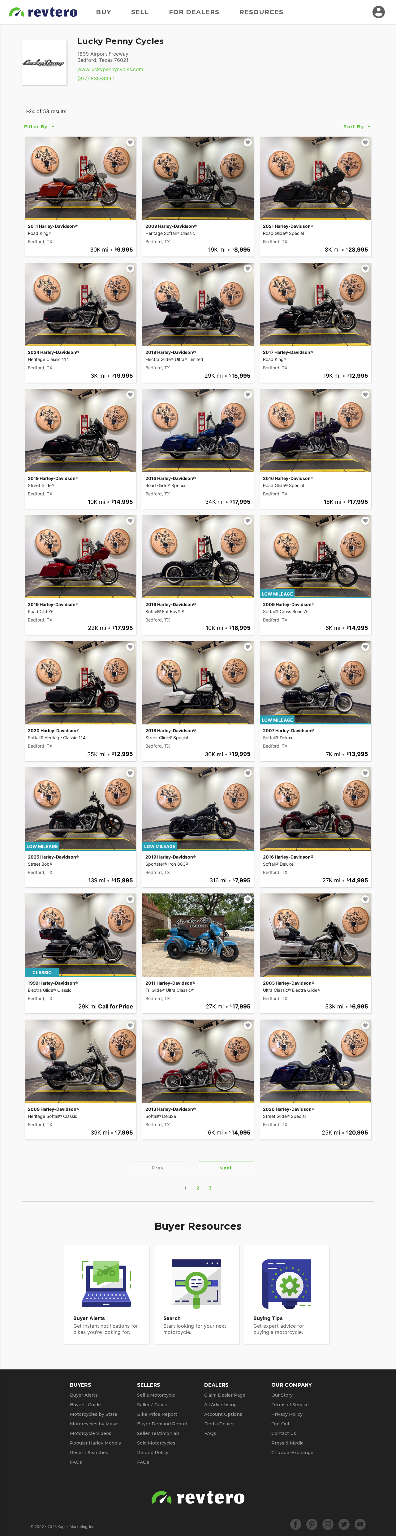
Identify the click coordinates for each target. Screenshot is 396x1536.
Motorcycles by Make (94, 1424)
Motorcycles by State (93, 1414)
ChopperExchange (292, 1452)
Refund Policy (152, 1452)
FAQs (76, 1462)
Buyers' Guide (85, 1404)
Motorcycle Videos (90, 1433)
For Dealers (194, 12)
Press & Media (287, 1443)
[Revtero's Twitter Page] (344, 1524)
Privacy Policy (287, 1414)
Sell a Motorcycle (156, 1395)
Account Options (223, 1414)
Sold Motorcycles (156, 1443)
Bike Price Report (157, 1414)
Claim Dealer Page (224, 1395)
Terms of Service (290, 1404)
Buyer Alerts (84, 1395)
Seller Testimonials (158, 1433)
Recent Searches (89, 1452)
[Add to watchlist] (130, 142)
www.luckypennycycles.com (110, 69)
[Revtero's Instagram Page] (328, 1524)
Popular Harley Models (95, 1443)
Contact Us (283, 1433)
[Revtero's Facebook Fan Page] (295, 1524)
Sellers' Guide (152, 1404)
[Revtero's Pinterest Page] (311, 1524)
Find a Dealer (219, 1424)
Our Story (282, 1395)
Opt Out (280, 1424)
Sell (140, 12)
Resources (261, 12)
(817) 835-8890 (95, 78)
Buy (103, 12)
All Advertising (220, 1404)
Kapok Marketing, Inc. (76, 1526)
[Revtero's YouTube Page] (360, 1524)
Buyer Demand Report (162, 1424)
